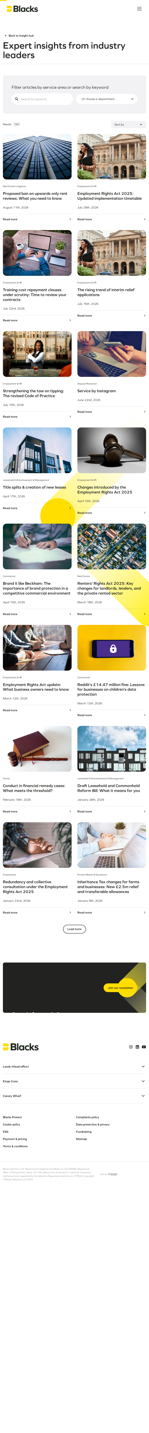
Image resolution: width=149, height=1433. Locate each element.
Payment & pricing (15, 1139)
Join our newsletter (120, 987)
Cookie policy (11, 1124)
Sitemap (81, 1139)
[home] (22, 9)
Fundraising (83, 1131)
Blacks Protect (12, 1117)
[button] (138, 8)
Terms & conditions (15, 1146)
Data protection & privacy (93, 1124)
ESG (5, 1131)
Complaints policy (87, 1117)
